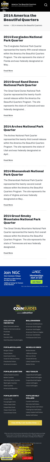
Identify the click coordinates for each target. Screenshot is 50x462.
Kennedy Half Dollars (32, 404)
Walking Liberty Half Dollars (34, 407)
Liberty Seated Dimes (33, 361)
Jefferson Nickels (31, 353)
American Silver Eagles (33, 326)
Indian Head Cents (9, 404)
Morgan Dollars (8, 350)
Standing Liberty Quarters (12, 380)
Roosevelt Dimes (31, 358)
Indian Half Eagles (32, 385)
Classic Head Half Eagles (34, 377)
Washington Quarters (10, 383)
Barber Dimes (30, 364)
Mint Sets (6, 334)
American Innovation (10, 364)
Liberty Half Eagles (32, 383)
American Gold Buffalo (33, 335)
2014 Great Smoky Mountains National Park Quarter (22, 219)
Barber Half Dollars (32, 415)
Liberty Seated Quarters (11, 375)
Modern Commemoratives (12, 329)
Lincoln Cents (8, 399)
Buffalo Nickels (30, 350)
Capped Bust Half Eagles (33, 375)
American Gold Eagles (33, 329)
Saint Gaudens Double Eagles (13, 340)
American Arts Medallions (34, 324)
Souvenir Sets (8, 337)
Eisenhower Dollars (10, 356)
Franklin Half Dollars (32, 401)
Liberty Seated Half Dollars (34, 412)
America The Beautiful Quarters (24, 4)
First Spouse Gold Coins (33, 337)
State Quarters (8, 385)
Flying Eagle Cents (10, 402)
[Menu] (4, 10)
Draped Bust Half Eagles (33, 380)
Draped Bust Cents (9, 407)
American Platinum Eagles (34, 332)
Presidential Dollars (10, 361)
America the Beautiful (10, 388)
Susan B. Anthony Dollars (11, 358)
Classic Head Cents (10, 410)
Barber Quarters (9, 377)
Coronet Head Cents (10, 412)
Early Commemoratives (11, 326)
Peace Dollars (8, 353)
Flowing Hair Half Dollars (33, 409)
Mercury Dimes (31, 356)
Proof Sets (7, 331)
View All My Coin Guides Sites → (25, 423)
